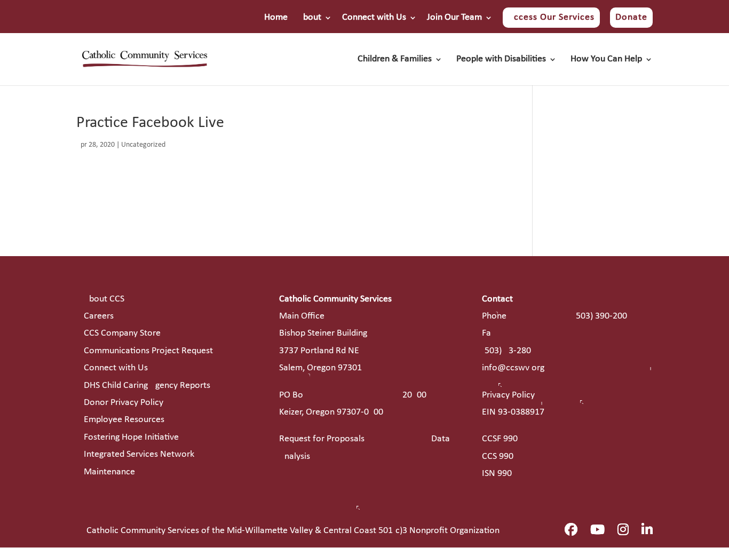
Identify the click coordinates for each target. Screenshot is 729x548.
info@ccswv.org (513, 368)
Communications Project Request (148, 351)
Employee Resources (124, 420)
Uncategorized (143, 145)
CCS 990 (497, 456)
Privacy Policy (508, 395)
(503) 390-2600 (600, 316)
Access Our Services (551, 17)
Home (276, 17)
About (309, 17)
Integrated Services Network (139, 454)
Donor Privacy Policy (123, 403)
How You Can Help (606, 59)
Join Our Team (454, 17)
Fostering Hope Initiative (131, 437)
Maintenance (109, 472)
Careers (99, 316)
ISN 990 (497, 473)
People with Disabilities (501, 59)
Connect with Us (374, 17)
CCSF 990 (500, 439)
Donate (631, 17)
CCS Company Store (122, 333)
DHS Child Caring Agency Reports (147, 385)
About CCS (104, 299)
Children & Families (395, 59)
